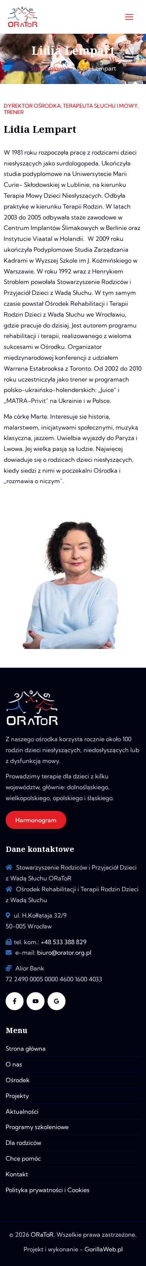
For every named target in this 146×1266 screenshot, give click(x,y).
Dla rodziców (23, 1142)
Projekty (17, 1095)
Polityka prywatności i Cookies (47, 1190)
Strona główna (26, 1048)
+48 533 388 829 (63, 942)
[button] (36, 820)
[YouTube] (36, 1001)
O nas (14, 1064)
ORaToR (42, 1234)
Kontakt (17, 1174)
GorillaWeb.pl (104, 1249)
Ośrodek (18, 1080)
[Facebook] (15, 1001)
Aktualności (22, 1111)
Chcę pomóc (23, 1158)
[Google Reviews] (57, 1001)
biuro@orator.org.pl (64, 952)
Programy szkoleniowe (37, 1127)
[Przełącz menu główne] (129, 17)
